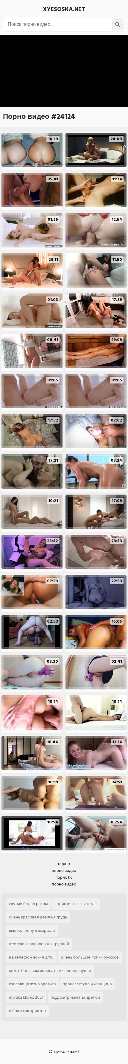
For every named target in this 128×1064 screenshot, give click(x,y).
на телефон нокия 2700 (31, 957)
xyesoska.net (64, 9)
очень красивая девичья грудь (38, 917)
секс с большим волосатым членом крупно (50, 970)
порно (64, 863)
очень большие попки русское (90, 957)
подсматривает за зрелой (75, 997)
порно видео (64, 870)
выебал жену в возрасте (32, 930)
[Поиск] (118, 24)
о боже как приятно (27, 1010)
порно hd (64, 877)
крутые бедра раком (28, 903)
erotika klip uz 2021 (26, 997)
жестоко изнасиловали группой (39, 943)
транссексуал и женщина (87, 984)
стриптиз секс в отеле (76, 903)
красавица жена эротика (32, 984)
